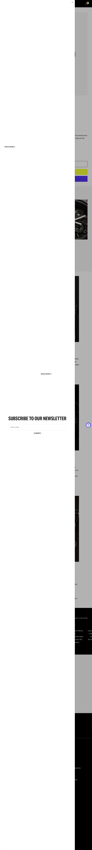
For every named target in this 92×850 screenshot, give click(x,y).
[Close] (72, 2)
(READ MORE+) (9, 147)
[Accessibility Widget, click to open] (88, 425)
